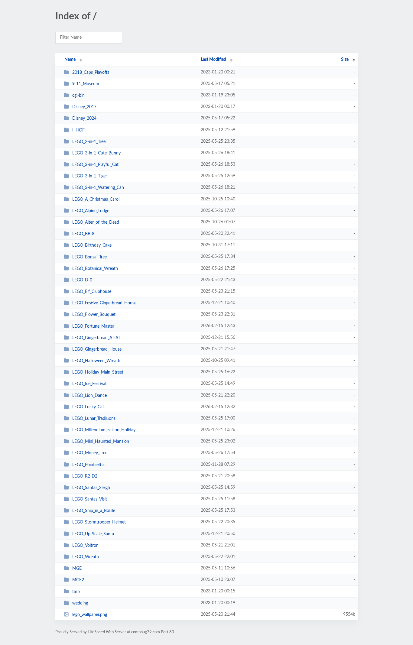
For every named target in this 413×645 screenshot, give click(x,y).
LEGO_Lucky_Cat (88, 407)
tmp (76, 591)
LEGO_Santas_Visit (89, 499)
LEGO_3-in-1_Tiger (89, 176)
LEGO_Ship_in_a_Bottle (93, 511)
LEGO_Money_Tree (89, 453)
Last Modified (213, 59)
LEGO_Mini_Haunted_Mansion (100, 441)
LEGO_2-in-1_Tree (89, 142)
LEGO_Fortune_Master (93, 326)
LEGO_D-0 (82, 280)
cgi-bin (78, 95)
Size (345, 59)
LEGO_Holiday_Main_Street (97, 372)
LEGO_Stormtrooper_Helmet (99, 522)
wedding (80, 603)
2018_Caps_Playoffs (90, 72)
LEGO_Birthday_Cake (92, 245)
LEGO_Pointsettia (88, 465)
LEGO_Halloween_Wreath (96, 361)
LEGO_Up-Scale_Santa (93, 534)
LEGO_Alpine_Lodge (90, 211)
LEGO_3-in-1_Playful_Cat (95, 165)
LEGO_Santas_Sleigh (91, 488)
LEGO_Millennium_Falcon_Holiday (103, 430)
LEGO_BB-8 (83, 234)
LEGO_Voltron (85, 545)
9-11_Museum (85, 84)
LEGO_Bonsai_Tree (89, 257)
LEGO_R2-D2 (84, 476)
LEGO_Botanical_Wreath (95, 269)
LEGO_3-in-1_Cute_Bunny (96, 153)
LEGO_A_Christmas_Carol (95, 199)
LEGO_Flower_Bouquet (93, 315)
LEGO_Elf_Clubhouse (91, 292)
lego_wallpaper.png (89, 615)
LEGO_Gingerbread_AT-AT (96, 338)
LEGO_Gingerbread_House (97, 349)
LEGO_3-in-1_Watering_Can (98, 188)
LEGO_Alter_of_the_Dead (95, 222)
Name (70, 59)
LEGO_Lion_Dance (89, 395)
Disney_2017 (84, 107)
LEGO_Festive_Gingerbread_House (104, 303)
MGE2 (78, 580)
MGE (77, 568)
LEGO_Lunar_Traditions (93, 418)
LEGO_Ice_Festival (89, 384)
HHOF (78, 130)
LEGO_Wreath (85, 557)
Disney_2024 (84, 118)
